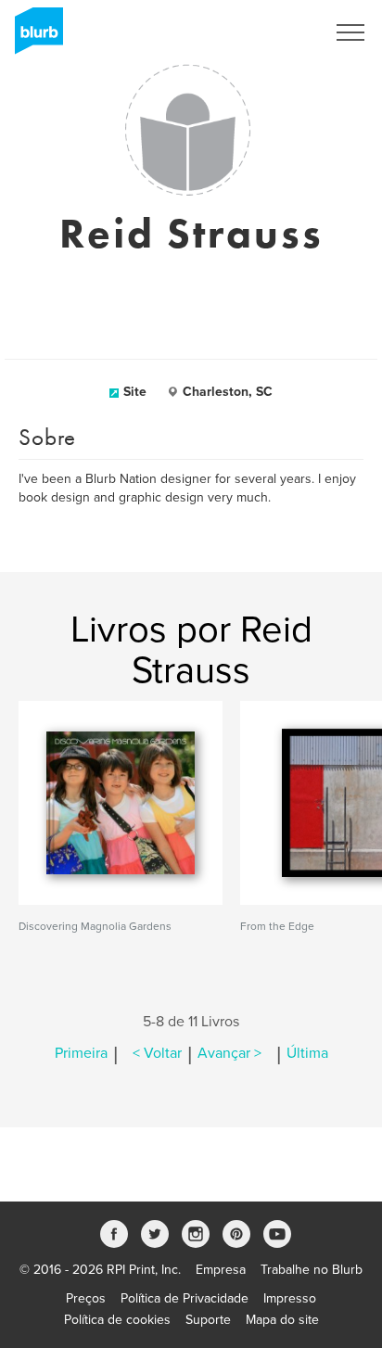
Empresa (221, 1270)
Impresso (289, 1298)
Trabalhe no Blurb (312, 1270)
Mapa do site (282, 1320)
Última (307, 1053)
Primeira (81, 1053)
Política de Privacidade (184, 1298)
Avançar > (229, 1053)
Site (134, 392)
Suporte (208, 1320)
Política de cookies (117, 1320)
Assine (281, 32)
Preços (86, 1298)
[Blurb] (33, 37)
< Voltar (157, 1053)
